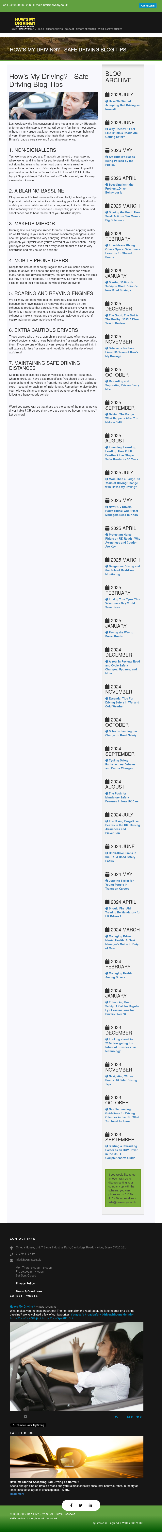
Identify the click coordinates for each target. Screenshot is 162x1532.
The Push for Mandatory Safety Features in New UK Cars (122, 797)
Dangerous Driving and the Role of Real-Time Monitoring (122, 570)
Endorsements (54, 29)
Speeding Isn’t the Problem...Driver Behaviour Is (119, 188)
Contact (69, 29)
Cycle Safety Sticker (110, 29)
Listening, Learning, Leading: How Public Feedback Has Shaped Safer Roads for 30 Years (121, 453)
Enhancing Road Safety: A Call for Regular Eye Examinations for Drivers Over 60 (122, 1008)
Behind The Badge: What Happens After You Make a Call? (121, 418)
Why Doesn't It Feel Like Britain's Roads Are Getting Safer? (121, 133)
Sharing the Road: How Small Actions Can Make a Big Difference (122, 216)
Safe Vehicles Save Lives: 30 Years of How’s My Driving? (121, 352)
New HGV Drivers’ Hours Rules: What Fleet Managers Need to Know (121, 511)
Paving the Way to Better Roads (119, 634)
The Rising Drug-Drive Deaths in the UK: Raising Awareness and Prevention (122, 827)
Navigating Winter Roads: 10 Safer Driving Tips (121, 1080)
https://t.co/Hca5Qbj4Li (25, 1318)
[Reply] (116, 1416)
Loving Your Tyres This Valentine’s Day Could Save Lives (122, 603)
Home (14, 29)
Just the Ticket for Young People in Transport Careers (119, 884)
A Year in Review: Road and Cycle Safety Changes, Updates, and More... (122, 667)
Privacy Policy (25, 1283)
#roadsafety (93, 1314)
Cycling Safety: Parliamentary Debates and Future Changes (120, 764)
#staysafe (77, 1314)
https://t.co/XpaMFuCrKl (58, 1318)
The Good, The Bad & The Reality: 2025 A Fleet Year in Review (122, 319)
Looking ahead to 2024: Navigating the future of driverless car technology (120, 1045)
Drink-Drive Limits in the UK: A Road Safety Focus (120, 857)
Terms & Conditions (29, 1291)
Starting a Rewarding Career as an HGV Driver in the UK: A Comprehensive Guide (121, 1152)
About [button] (30, 29)
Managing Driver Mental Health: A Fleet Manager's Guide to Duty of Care (122, 942)
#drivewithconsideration (118, 1314)
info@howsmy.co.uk (122, 1202)
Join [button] (21, 29)
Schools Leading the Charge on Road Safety (121, 733)
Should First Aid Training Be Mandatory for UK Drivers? (122, 912)
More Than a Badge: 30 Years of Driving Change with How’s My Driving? (122, 483)
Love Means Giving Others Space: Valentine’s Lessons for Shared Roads (122, 251)
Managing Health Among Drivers (118, 975)
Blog (41, 29)
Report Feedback (86, 29)
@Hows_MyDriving (46, 1306)
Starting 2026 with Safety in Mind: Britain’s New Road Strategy (121, 286)
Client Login (147, 5)
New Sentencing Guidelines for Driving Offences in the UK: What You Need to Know (122, 1115)
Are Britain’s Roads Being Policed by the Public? (120, 161)
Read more (17, 1494)
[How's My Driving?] (27, 19)
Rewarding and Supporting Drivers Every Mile (122, 385)
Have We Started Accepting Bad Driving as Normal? (122, 105)
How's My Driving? (22, 1306)
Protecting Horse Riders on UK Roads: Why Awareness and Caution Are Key (122, 540)
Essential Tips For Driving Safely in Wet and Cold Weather (122, 702)
